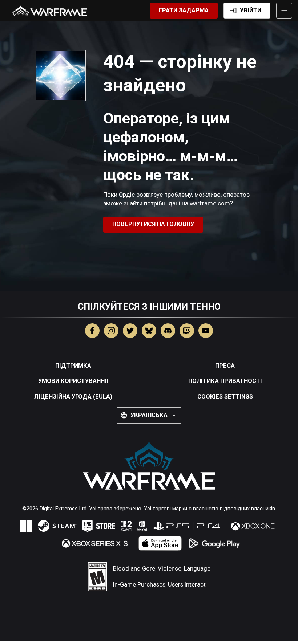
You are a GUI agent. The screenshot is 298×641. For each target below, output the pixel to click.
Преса (225, 365)
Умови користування (73, 380)
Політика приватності (225, 380)
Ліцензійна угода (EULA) (73, 396)
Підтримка (73, 365)
